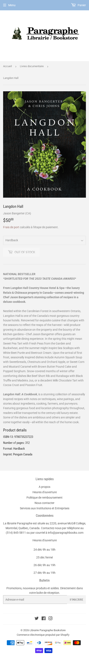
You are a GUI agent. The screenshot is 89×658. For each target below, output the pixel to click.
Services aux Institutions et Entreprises (44, 508)
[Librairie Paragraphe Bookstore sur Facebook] (43, 619)
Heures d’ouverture (44, 492)
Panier (81, 5)
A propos (44, 486)
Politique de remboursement (44, 497)
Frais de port (11, 227)
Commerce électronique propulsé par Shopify (43, 634)
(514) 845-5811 (16, 532)
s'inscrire (76, 599)
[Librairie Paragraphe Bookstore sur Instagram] (50, 619)
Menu (12, 5)
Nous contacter (44, 503)
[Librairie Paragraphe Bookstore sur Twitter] (37, 619)
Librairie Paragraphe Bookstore (48, 630)
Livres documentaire (32, 66)
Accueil (7, 66)
